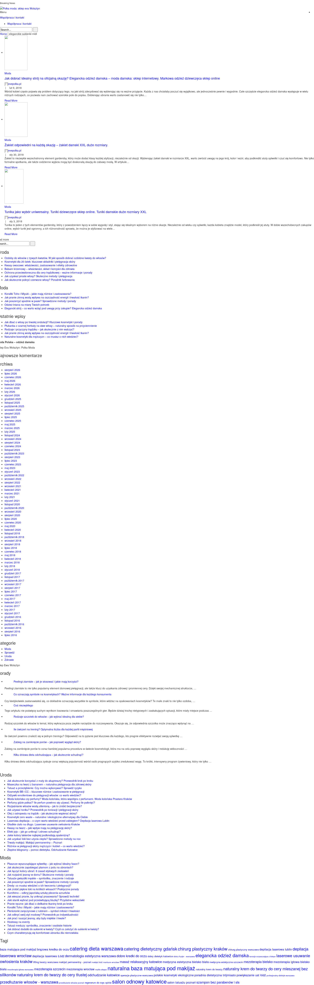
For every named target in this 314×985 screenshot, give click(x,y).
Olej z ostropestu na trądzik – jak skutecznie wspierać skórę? (42, 813)
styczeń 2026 (12, 395)
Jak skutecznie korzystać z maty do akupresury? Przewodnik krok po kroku (50, 780)
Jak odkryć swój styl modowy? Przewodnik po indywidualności (42, 914)
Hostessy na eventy (18, 922)
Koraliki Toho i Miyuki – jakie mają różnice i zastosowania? (38, 294)
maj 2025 (10, 424)
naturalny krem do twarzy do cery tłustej (52, 974)
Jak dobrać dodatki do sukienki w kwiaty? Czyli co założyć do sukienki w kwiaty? (53, 929)
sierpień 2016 (12, 631)
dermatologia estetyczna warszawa (90, 955)
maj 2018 (10, 555)
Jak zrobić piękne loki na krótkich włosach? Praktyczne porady (43, 889)
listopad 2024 (12, 435)
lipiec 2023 (11, 460)
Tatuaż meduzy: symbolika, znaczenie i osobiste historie (39, 925)
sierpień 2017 (12, 588)
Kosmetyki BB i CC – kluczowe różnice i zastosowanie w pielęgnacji (45, 791)
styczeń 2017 (12, 613)
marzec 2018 (12, 562)
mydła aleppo (101, 969)
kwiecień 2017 (13, 602)
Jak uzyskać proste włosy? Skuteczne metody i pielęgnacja (38, 276)
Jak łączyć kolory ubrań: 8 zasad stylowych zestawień (38, 871)
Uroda (8, 656)
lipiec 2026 (11, 373)
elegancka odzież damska (222, 955)
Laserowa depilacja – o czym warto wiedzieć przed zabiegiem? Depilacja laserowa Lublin (58, 820)
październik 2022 (14, 475)
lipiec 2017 (11, 591)
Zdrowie (9, 660)
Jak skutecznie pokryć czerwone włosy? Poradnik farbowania (40, 280)
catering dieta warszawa (96, 948)
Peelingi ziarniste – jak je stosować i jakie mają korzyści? (46, 681)
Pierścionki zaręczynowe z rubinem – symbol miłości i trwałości (43, 911)
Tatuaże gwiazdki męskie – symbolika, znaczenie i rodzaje (40, 878)
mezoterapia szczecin (50, 968)
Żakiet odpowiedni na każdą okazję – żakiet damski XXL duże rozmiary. (56, 144)
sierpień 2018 (12, 544)
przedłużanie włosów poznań (71, 982)
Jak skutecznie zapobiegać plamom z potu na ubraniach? (40, 867)
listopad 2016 (12, 620)
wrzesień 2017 (13, 584)
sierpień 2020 (12, 515)
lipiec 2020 (11, 519)
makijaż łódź (97, 962)
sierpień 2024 (12, 442)
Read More (11, 100)
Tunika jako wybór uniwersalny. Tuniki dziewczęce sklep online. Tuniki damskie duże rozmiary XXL (75, 211)
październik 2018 (14, 537)
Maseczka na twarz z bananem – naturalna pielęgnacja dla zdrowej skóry (49, 784)
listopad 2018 (12, 533)
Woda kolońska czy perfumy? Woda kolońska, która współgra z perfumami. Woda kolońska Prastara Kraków (69, 799)
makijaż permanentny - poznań (75, 962)
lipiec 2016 (11, 635)
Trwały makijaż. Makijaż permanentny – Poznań (34, 842)
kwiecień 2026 (13, 384)
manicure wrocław (111, 962)
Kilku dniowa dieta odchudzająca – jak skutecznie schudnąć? (48, 754)
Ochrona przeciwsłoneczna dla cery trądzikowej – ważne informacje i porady (48, 272)
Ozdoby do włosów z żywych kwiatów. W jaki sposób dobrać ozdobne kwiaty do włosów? (55, 258)
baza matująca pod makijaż (18, 949)
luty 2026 (10, 391)
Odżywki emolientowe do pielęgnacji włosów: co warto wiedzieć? (44, 795)
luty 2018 (10, 566)
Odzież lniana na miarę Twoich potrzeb (27, 304)
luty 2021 (10, 497)
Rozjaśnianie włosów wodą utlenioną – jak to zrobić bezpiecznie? (44, 806)
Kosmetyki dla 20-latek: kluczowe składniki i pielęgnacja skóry (40, 261)
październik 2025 (14, 406)
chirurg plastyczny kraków (202, 949)
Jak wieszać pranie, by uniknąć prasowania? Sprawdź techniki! (43, 896)
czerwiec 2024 (13, 446)
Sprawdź (10, 652)
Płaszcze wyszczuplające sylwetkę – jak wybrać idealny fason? (43, 863)
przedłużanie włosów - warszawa (29, 982)
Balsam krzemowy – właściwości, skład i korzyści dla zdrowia (40, 269)
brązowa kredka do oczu (53, 949)
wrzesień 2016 (13, 628)
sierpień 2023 (12, 457)
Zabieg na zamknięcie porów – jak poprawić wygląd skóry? (47, 742)
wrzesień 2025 (13, 410)
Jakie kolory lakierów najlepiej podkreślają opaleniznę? (38, 835)
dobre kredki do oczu (132, 955)
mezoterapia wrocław (80, 969)
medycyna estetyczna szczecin (226, 962)
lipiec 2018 (11, 548)
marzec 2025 (12, 428)
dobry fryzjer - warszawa (184, 956)
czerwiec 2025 (13, 420)
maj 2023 (10, 468)
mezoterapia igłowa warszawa (20, 969)
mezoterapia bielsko (258, 961)
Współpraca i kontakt (12, 17)
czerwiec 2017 (13, 595)
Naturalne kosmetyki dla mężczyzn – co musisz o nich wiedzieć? (41, 336)
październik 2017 (14, 580)
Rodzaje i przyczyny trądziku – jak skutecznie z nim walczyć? (39, 329)
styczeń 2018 (12, 569)
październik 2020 (14, 508)
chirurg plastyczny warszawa (243, 949)
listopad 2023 (12, 450)
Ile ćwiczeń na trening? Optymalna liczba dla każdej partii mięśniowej (53, 729)
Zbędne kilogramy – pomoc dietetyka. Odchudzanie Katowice (42, 849)
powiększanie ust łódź (251, 975)
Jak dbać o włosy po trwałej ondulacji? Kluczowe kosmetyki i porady (43, 322)
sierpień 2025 (12, 413)
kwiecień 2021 (13, 490)
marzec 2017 (12, 606)
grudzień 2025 (13, 399)
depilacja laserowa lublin (275, 949)
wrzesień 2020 (13, 511)
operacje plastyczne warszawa (136, 975)
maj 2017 (10, 598)
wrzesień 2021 (13, 486)
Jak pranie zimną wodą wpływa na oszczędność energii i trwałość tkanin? (47, 297)
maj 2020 (10, 526)
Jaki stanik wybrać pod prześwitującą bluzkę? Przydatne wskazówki (45, 900)
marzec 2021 (12, 493)
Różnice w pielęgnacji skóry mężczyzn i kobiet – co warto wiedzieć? (46, 846)
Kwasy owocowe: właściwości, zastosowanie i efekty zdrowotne (41, 265)
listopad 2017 (12, 577)
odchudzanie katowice (104, 974)
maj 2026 (10, 381)
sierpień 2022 (12, 482)
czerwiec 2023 (13, 464)
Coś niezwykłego (23, 705)
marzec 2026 (12, 388)
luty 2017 (10, 609)
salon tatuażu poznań (181, 982)
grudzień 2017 (13, 573)
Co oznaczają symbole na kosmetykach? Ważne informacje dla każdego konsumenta (62, 694)
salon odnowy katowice (139, 981)
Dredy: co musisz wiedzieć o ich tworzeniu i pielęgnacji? (39, 885)
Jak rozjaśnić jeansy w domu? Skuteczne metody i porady (40, 874)
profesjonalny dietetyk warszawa (280, 975)
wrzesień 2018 (13, 540)
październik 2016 (14, 624)
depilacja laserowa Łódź (48, 956)
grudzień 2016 (13, 617)
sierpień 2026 (12, 370)
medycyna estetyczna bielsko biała (186, 962)
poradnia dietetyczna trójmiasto (215, 975)
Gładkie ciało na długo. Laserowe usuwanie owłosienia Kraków (43, 824)
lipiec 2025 (11, 417)
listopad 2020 (12, 504)
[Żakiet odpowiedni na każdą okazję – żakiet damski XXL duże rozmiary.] (16, 119)
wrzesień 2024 (13, 439)
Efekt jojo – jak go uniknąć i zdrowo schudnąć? (34, 831)
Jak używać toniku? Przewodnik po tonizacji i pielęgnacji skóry (42, 810)
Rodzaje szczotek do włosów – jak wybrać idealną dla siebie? (49, 716)
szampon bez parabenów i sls (217, 982)
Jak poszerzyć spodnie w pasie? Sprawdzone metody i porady (40, 301)
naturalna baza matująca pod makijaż (151, 968)
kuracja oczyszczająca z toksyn (262, 956)
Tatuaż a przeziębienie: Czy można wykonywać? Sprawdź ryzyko (44, 788)
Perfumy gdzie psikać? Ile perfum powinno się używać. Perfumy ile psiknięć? (51, 802)
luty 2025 (10, 431)
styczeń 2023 (12, 471)
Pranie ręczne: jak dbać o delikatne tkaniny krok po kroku (40, 903)
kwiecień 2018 (13, 559)
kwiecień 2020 (13, 529)
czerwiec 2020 (13, 522)
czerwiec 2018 (13, 551)
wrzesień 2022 (13, 479)
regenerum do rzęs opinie (98, 982)
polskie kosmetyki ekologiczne (174, 975)
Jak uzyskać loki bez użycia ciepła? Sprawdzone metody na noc (44, 839)
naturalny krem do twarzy (209, 969)
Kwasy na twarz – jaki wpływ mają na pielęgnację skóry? (39, 828)
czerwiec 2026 (13, 377)
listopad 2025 (12, 402)
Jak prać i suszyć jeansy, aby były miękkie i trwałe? (36, 918)
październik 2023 (14, 453)
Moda (8, 73)
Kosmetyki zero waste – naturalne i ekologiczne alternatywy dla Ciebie (47, 817)
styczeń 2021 (12, 500)
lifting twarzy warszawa (45, 962)
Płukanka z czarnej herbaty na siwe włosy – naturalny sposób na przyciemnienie (51, 325)
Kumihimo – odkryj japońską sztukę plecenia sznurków (38, 893)
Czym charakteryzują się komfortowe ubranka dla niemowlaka (42, 933)
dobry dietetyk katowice (160, 956)
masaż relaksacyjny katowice (141, 961)
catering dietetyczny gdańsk (150, 949)
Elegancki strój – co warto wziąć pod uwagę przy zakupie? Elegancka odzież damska (53, 308)
